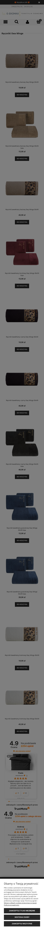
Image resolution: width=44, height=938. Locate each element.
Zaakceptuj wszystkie (22, 924)
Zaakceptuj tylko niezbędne (22, 911)
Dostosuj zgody (22, 917)
